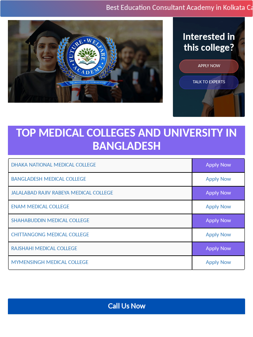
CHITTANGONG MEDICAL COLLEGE (50, 235)
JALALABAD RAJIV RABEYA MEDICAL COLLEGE (62, 193)
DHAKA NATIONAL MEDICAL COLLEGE (53, 165)
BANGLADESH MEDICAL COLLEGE (48, 179)
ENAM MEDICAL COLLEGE (40, 207)
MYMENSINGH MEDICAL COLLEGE (49, 262)
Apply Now (218, 165)
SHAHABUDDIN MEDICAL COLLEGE (50, 220)
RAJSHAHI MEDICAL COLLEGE (44, 248)
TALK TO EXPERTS (209, 82)
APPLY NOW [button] (209, 66)
